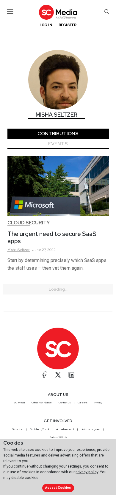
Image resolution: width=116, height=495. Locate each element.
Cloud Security (28, 223)
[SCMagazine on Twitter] (58, 374)
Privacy (98, 402)
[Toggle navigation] (10, 11)
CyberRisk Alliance (42, 402)
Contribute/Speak (39, 429)
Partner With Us (58, 437)
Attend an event (65, 429)
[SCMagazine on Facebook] (44, 374)
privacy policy (87, 472)
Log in (46, 25)
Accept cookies (58, 488)
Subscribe (17, 429)
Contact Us (65, 402)
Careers (82, 402)
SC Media (19, 402)
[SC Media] (58, 12)
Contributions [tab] (58, 133)
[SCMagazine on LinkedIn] (71, 374)
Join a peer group (90, 429)
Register (67, 25)
